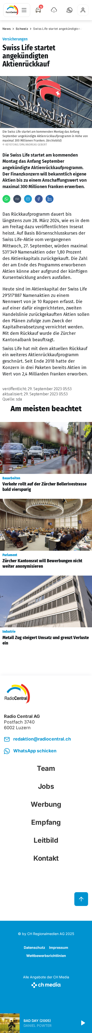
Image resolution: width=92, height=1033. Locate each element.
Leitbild (46, 840)
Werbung (46, 804)
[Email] (28, 199)
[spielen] (83, 1023)
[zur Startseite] (12, 10)
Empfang (46, 822)
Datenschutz (34, 947)
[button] (69, 10)
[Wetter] (54, 10)
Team (46, 768)
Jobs (46, 786)
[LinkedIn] (49, 199)
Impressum (58, 947)
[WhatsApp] (6, 199)
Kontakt (46, 858)
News (6, 29)
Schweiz (22, 29)
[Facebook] (39, 199)
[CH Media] (46, 984)
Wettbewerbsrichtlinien (46, 955)
